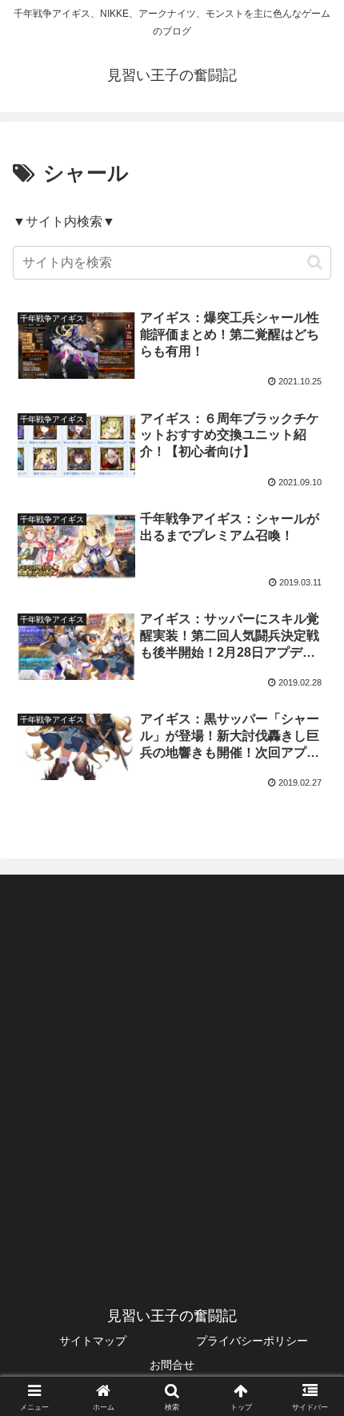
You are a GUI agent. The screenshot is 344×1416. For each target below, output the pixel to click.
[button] (315, 262)
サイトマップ (92, 1340)
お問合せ (172, 1364)
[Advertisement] (172, 1069)
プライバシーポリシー (252, 1340)
